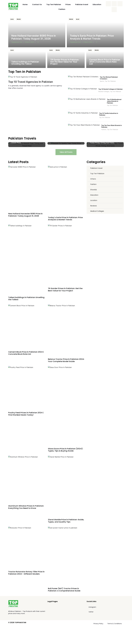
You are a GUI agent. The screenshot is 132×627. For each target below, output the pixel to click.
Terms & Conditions (114, 624)
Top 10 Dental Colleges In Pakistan (110, 89)
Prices (68, 4)
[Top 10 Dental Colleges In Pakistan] (82, 89)
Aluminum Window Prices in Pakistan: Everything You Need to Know (26, 507)
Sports (102, 81)
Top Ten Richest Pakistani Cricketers (109, 78)
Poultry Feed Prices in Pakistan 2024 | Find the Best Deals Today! (25, 413)
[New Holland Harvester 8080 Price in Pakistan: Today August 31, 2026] (36, 31)
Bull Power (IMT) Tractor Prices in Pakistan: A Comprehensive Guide (64, 589)
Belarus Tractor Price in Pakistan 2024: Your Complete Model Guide (66, 360)
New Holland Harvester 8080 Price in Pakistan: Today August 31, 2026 (33, 37)
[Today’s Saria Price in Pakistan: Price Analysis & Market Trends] (95, 31)
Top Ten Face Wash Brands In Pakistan (111, 126)
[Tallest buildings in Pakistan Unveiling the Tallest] (27, 57)
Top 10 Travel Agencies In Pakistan (30, 81)
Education (97, 4)
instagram (92, 607)
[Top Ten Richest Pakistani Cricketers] (83, 77)
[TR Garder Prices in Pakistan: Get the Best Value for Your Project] (66, 57)
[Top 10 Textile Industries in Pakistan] (83, 113)
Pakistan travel (81, 4)
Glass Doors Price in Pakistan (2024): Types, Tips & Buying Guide (65, 449)
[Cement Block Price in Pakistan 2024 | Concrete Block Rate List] (105, 57)
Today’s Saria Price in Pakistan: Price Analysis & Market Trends (92, 37)
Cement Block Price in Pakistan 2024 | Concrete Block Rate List (104, 61)
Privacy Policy (98, 624)
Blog (12, 19)
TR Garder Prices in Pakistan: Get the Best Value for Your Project (64, 61)
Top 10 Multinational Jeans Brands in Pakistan (114, 101)
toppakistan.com (16, 42)
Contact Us (37, 4)
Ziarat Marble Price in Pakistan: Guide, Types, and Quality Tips (66, 520)
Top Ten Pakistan (53, 4)
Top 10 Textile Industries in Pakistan (108, 114)
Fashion (62, 9)
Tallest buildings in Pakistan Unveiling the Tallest (25, 63)
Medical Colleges (103, 91)
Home (25, 4)
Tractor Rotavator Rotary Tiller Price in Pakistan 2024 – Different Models (26, 572)
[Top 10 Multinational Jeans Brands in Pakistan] (86, 99)
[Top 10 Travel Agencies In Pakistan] (22, 77)
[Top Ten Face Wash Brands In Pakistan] (84, 125)
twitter (91, 612)
